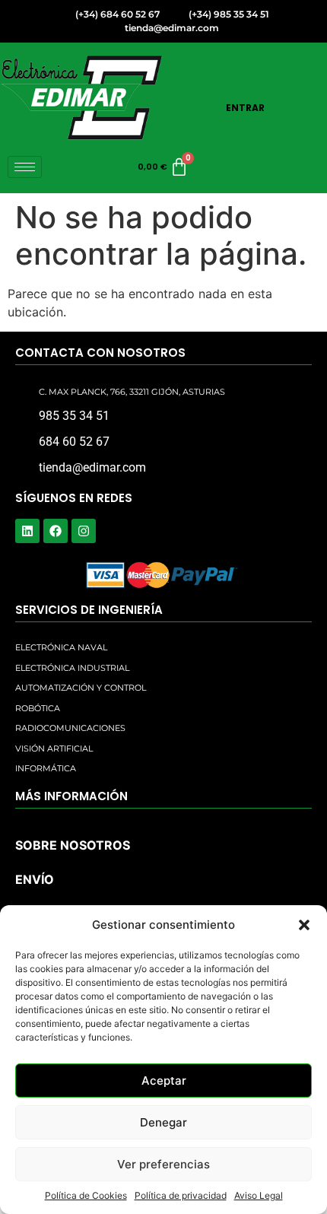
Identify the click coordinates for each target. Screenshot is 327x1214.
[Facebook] (55, 531)
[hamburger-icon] (25, 167)
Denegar (163, 1122)
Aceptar (163, 1080)
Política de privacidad (181, 1195)
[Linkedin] (27, 531)
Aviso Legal (258, 1195)
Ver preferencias (163, 1164)
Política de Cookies (86, 1195)
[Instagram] (83, 531)
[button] (304, 925)
